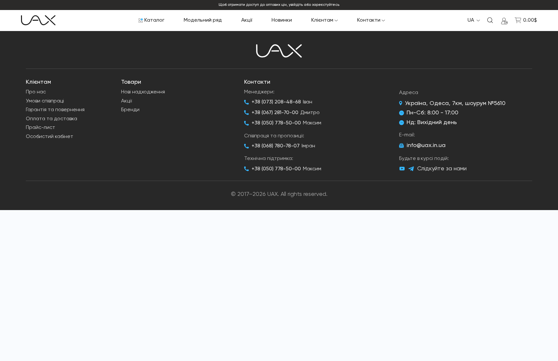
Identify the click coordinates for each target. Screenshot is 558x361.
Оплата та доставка (51, 119)
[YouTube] (402, 169)
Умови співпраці (45, 101)
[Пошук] (490, 20)
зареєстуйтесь (325, 5)
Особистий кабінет (49, 136)
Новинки (282, 20)
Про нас (36, 92)
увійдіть (296, 5)
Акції (246, 20)
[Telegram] (411, 168)
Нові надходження (143, 92)
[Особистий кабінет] (504, 20)
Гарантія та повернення (55, 109)
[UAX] (38, 20)
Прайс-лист (40, 127)
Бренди (130, 109)
